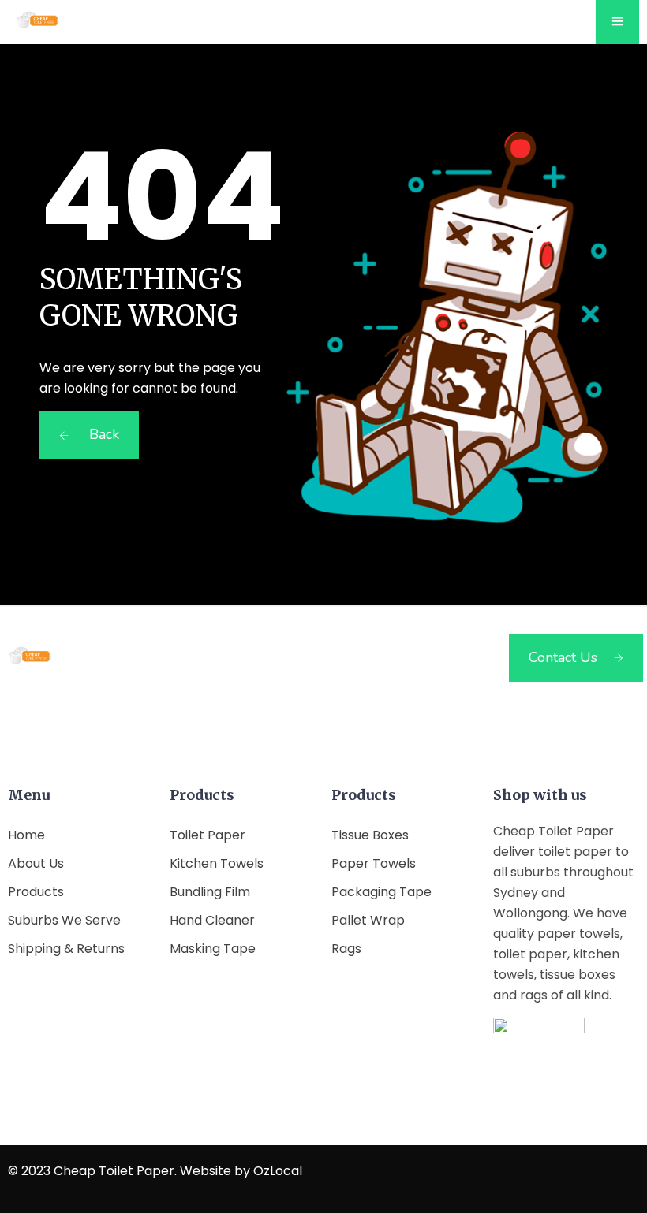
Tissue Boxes (370, 835)
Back (102, 434)
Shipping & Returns (66, 949)
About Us (36, 863)
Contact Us (563, 657)
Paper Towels (373, 863)
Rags (346, 949)
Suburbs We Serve (64, 920)
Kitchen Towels (217, 863)
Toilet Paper (207, 835)
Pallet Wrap (368, 920)
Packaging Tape (381, 892)
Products (36, 892)
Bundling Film (210, 892)
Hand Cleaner (212, 920)
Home (26, 835)
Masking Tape (213, 949)
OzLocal (277, 1171)
